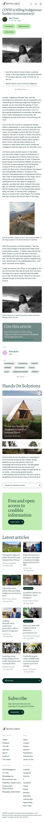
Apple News (27, 803)
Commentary (9, 363)
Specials (5, 750)
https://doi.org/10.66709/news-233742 (19, 339)
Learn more (15, 522)
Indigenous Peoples (20, 372)
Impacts (26, 750)
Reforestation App (9, 779)
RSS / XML (27, 806)
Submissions (28, 756)
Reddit (25, 789)
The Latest (6, 759)
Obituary (35, 372)
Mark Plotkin (14, 18)
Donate (26, 746)
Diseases (7, 367)
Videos (4, 740)
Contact (26, 743)
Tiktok (25, 786)
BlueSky (26, 793)
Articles (5, 746)
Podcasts (6, 743)
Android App (28, 799)
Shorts (5, 753)
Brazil (19, 20)
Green (6, 372)
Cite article (9, 32)
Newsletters (28, 753)
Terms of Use (28, 759)
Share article (23, 26)
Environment (20, 367)
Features (5, 756)
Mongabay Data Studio (11, 792)
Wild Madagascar (9, 770)
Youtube (26, 776)
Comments (9, 26)
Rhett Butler (14, 351)
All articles (9, 681)
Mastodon (27, 796)
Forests (31, 367)
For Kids (5, 773)
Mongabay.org (7, 776)
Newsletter (15, 712)
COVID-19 (34, 363)
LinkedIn (26, 770)
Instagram (27, 773)
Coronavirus (22, 363)
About (25, 740)
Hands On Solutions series (15, 485)
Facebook (27, 783)
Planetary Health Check (11, 783)
